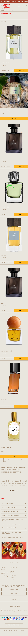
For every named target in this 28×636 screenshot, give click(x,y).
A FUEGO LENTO (5, 63)
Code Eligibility (4, 576)
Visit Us (3, 567)
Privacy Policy (13, 575)
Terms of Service (12, 572)
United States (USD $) (13, 625)
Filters (3, 21)
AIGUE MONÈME (5, 207)
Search (22, 6)
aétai (2, 159)
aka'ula (2, 303)
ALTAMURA (4, 399)
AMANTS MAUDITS (6, 447)
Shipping (3, 569)
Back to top (14, 563)
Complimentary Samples (4, 573)
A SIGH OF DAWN (5, 111)
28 (17, 460)
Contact (12, 577)
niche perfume (17, 483)
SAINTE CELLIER (11, 630)
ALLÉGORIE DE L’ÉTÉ (6, 351)
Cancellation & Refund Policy (13, 568)
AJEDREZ (3, 255)
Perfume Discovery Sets (9, 610)
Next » (22, 460)
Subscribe (14, 593)
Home (2, 10)
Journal (12, 579)
